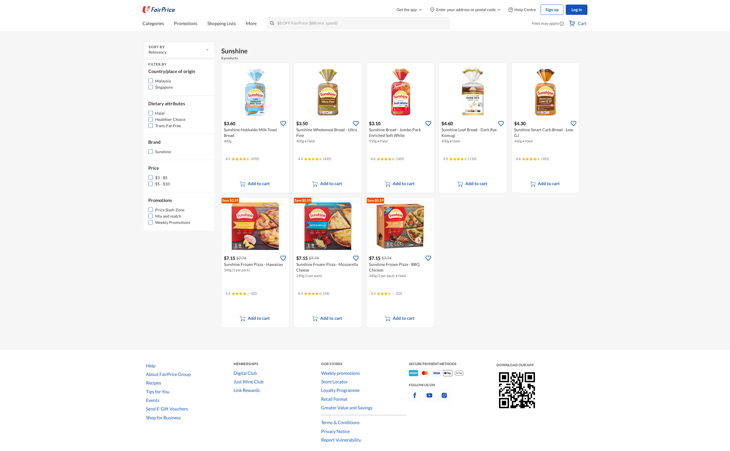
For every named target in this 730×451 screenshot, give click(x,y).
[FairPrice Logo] (159, 9)
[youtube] (429, 398)
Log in (576, 9)
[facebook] (414, 398)
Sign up (552, 9)
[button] (561, 24)
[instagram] (444, 398)
